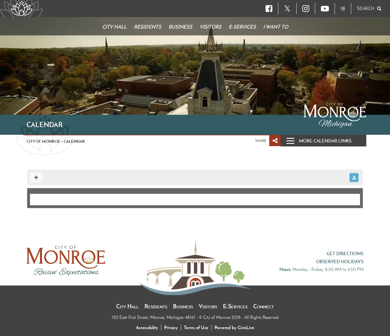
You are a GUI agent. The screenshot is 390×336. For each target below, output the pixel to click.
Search (365, 8)
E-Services (235, 306)
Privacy (171, 327)
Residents (155, 306)
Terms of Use (196, 327)
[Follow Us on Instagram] (305, 8)
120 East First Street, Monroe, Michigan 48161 (154, 317)
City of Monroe (43, 141)
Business (183, 306)
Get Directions (345, 253)
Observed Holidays (339, 261)
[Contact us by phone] (343, 8)
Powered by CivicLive (234, 327)
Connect (263, 306)
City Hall (127, 306)
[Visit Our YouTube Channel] (325, 8)
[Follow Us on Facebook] (269, 8)
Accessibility (147, 327)
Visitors (208, 306)
